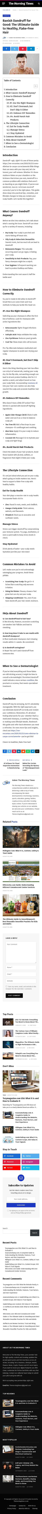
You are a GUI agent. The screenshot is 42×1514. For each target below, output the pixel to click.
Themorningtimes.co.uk (21, 1501)
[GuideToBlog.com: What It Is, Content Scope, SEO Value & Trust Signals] (8, 1139)
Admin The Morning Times (17, 37)
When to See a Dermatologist (20, 143)
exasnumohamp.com (10, 1297)
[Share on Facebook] (6, 49)
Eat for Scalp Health (19, 126)
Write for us (32, 1506)
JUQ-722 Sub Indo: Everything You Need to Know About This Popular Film (26, 1022)
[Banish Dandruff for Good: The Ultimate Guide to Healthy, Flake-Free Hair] (21, 64)
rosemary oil (32, 383)
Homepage (12, 1506)
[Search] (39, 3)
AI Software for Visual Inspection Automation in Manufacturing (11, 765)
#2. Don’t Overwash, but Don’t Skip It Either (21, 108)
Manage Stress (17, 130)
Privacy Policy (20, 1213)
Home (14, 10)
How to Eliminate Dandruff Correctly (18, 98)
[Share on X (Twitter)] (15, 49)
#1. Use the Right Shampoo (22, 103)
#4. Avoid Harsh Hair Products (20, 118)
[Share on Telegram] (31, 49)
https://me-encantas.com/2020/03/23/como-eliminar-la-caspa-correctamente (21, 734)
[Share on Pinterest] (23, 49)
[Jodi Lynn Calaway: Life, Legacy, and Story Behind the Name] (8, 1465)
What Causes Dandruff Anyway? (21, 93)
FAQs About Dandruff (16, 140)
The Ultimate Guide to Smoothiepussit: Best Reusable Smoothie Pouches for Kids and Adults (20, 921)
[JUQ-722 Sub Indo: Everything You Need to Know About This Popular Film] (8, 1022)
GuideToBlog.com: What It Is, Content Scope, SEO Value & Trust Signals (26, 1139)
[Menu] (3, 3)
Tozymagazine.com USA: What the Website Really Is (20, 1285)
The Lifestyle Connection (18, 123)
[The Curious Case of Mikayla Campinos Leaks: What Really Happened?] (8, 1033)
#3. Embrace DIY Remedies (22, 113)
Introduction (11, 89)
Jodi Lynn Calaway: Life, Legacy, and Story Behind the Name (26, 1465)
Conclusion (11, 146)
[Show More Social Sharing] (37, 49)
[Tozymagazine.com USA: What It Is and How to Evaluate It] (21, 1081)
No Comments (26, 40)
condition (30, 680)
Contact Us (22, 1506)
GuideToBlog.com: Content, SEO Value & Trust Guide (21, 1304)
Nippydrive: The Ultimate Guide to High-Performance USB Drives (27, 1044)
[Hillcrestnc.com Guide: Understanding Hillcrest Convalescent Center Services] (21, 871)
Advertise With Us (24, 1508)
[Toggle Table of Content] (34, 86)
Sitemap (34, 1508)
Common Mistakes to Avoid (19, 136)
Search (5, 1228)
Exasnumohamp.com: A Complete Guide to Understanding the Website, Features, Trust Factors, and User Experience (26, 1117)
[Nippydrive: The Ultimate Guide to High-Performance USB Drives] (8, 1044)
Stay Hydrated (17, 133)
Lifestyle (7, 15)
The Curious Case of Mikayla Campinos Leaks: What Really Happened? (26, 1033)
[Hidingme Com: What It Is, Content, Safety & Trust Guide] (21, 837)
